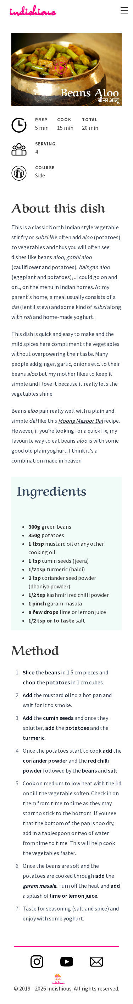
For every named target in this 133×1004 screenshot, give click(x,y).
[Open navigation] (124, 11)
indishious (33, 10)
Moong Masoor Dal (80, 420)
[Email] (96, 961)
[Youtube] (66, 961)
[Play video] (61, 68)
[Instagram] (37, 961)
